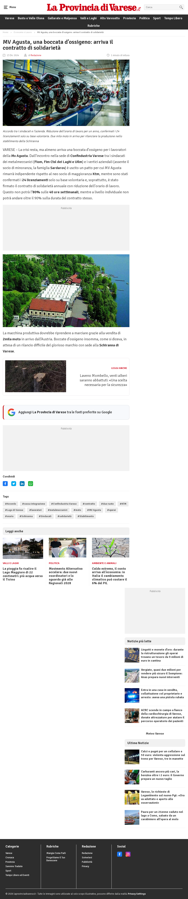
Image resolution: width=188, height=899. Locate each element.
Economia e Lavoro (23, 32)
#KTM (123, 503)
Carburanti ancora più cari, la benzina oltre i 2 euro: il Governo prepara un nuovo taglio (162, 775)
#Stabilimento (85, 516)
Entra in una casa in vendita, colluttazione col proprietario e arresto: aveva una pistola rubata (162, 693)
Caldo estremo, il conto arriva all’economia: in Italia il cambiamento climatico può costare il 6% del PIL (109, 576)
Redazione (87, 853)
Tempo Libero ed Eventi (17, 875)
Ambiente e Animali (104, 563)
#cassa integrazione (33, 503)
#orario (9, 516)
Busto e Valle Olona (31, 18)
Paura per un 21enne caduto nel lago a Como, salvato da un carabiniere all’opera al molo (162, 815)
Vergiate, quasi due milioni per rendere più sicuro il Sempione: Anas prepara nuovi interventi (161, 673)
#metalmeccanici (57, 510)
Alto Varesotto (110, 18)
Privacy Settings (137, 893)
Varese (9, 18)
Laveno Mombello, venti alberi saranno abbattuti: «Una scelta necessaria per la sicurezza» (103, 380)
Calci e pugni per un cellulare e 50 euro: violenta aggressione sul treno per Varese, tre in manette (163, 755)
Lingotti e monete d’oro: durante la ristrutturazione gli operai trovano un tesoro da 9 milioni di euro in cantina (162, 655)
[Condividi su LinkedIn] (22, 485)
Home (5, 32)
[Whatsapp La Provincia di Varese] (30, 485)
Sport (157, 18)
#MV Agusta (94, 510)
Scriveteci (87, 857)
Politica (144, 18)
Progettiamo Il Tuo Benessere (55, 859)
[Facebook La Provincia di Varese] (5, 485)
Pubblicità (87, 861)
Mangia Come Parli (56, 853)
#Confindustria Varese (64, 503)
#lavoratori (35, 510)
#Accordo (10, 503)
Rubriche (94, 26)
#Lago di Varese (14, 510)
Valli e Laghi (88, 18)
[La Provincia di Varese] (94, 7)
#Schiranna (26, 516)
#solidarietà (64, 516)
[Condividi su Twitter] (13, 485)
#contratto (89, 503)
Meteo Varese (155, 733)
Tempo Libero (173, 18)
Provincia (129, 18)
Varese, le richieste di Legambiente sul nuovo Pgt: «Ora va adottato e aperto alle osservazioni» (163, 797)
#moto (77, 510)
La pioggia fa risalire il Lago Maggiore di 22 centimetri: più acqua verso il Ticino (23, 574)
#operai (111, 510)
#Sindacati (45, 516)
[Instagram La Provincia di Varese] (128, 855)
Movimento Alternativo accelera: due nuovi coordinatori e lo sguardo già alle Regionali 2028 (66, 576)
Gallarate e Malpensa (62, 18)
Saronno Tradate (14, 866)
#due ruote (107, 503)
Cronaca (10, 857)
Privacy (85, 866)
